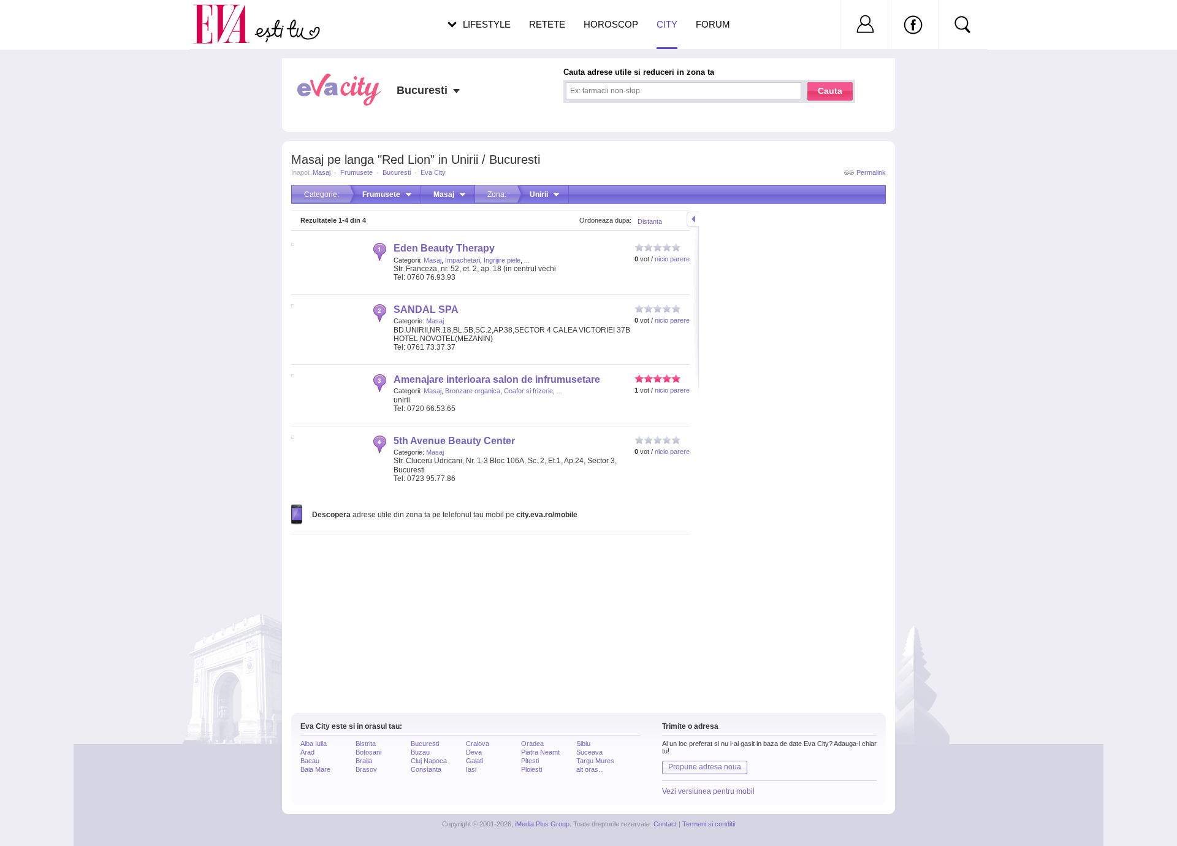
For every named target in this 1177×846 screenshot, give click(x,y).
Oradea (532, 743)
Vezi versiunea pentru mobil (708, 791)
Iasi (471, 769)
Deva (474, 752)
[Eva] (228, 14)
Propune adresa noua (704, 767)
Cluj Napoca (429, 760)
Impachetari (462, 260)
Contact (665, 824)
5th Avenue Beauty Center (454, 441)
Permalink (871, 172)
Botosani (368, 752)
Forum (713, 24)
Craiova (477, 743)
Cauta (830, 91)
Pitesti (530, 760)
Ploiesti (531, 769)
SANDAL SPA (426, 309)
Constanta (426, 769)
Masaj (321, 172)
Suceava (589, 752)
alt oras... (590, 769)
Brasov (366, 769)
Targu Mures (595, 760)
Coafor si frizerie (528, 390)
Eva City (433, 172)
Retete (547, 24)
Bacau (309, 760)
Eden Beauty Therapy (444, 248)
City (667, 24)
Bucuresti (397, 172)
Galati (474, 760)
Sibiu (583, 743)
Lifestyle (487, 24)
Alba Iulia (313, 743)
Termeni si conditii (708, 824)
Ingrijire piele (502, 260)
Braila (364, 760)
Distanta (650, 221)
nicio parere (672, 259)
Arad (307, 752)
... (527, 260)
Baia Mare (315, 769)
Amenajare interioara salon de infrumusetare (497, 379)
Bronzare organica (472, 390)
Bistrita (366, 743)
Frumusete (356, 172)
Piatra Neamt (540, 752)
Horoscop (611, 24)
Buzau (420, 752)
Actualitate (43, 22)
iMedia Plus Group (542, 824)
